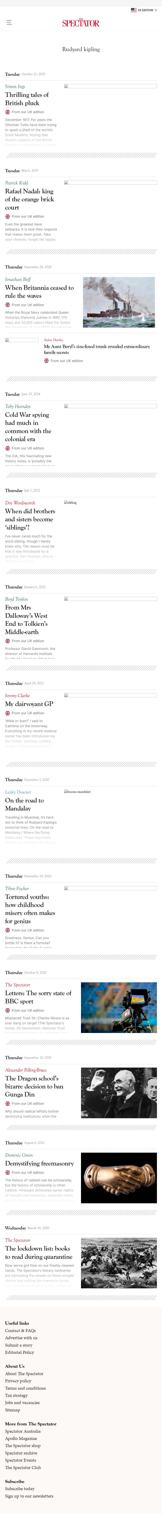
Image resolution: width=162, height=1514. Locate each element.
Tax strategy (16, 1395)
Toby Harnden (18, 406)
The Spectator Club (23, 1467)
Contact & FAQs (20, 1330)
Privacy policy (18, 1381)
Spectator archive (21, 1453)
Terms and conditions (25, 1388)
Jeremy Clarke (17, 695)
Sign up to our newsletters (29, 1496)
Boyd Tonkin (16, 599)
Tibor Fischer (17, 888)
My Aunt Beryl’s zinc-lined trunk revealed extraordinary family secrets (97, 349)
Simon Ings (15, 86)
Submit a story (18, 1345)
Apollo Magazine (21, 1438)
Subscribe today (19, 1488)
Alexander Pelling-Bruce (25, 1070)
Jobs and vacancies (22, 1402)
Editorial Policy (19, 1352)
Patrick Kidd (16, 183)
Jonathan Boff (18, 279)
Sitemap (12, 1410)
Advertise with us (21, 1338)
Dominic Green (19, 1155)
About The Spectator (24, 1373)
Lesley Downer (18, 792)
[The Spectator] (81, 22)
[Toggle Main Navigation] (22, 22)
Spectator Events (20, 1460)
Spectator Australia (23, 1431)
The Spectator (17, 984)
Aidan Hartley (53, 340)
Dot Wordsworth (20, 503)
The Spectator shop (23, 1445)
